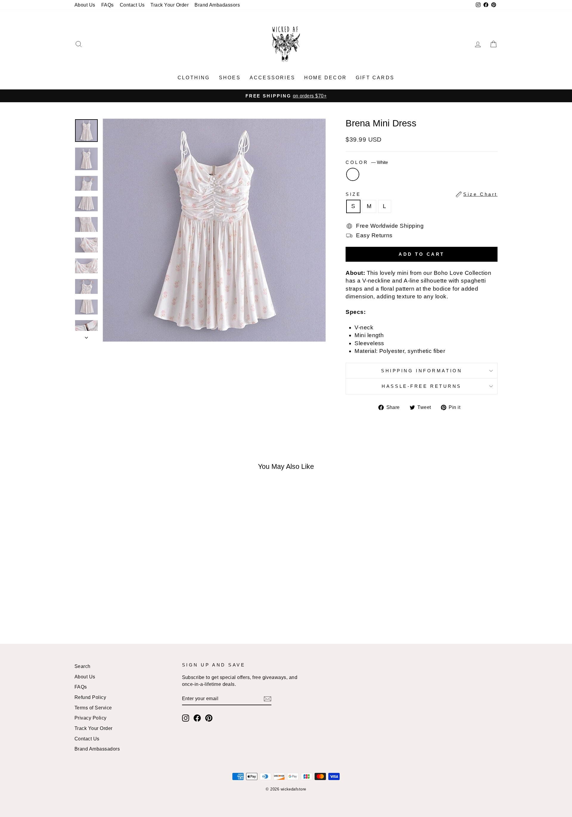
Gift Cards (375, 77)
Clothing (194, 77)
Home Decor (325, 77)
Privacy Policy (90, 717)
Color (367, 162)
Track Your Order (169, 4)
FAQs (107, 4)
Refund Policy (90, 697)
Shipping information (421, 370)
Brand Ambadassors (217, 4)
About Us (84, 4)
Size (422, 194)
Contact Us (132, 4)
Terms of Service (93, 707)
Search (82, 666)
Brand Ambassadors (97, 748)
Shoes (230, 77)
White (353, 174)
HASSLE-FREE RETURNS (421, 386)
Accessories (272, 77)
